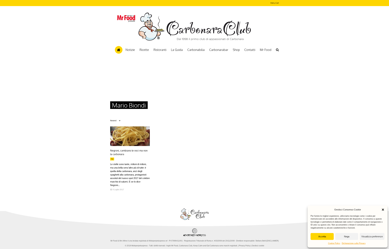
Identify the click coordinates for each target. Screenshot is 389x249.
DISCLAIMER (272, 241)
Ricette (144, 50)
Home (118, 50)
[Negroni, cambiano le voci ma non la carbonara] (130, 145)
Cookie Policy (334, 243)
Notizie (130, 50)
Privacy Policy (244, 246)
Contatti (249, 50)
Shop (236, 50)
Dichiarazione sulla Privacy (354, 243)
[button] (382, 209)
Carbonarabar (218, 50)
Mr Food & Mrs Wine (118, 241)
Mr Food (265, 50)
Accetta (322, 236)
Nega (346, 236)
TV (112, 159)
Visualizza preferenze (372, 236)
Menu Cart (274, 3)
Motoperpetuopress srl (158, 241)
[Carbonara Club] (194, 40)
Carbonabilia (196, 50)
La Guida (177, 50)
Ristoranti (159, 50)
